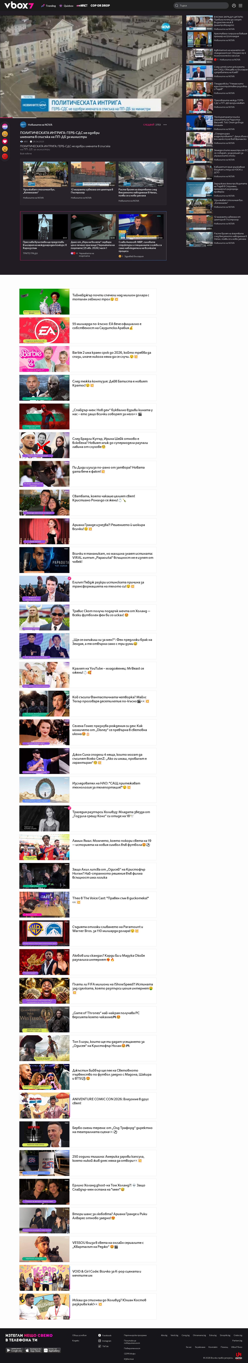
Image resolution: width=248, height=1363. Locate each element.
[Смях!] (4, 134)
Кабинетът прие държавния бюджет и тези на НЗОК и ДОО (229, 169)
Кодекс (75, 1340)
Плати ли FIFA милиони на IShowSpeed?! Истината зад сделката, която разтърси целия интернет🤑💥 (112, 988)
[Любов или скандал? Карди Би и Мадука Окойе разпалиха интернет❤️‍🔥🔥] (44, 962)
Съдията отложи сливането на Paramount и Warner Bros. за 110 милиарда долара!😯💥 (107, 929)
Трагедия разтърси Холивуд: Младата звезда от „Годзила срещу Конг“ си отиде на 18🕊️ (111, 814)
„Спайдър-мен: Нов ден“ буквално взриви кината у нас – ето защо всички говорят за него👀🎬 (112, 412)
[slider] (23, 110)
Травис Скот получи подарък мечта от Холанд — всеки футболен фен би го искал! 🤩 (111, 613)
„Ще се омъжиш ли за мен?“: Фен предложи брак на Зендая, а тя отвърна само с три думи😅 (112, 642)
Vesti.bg (174, 1335)
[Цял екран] (177, 114)
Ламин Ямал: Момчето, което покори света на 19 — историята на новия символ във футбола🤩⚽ (111, 843)
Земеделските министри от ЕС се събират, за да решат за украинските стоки (231, 153)
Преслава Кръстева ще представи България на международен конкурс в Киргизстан (45, 245)
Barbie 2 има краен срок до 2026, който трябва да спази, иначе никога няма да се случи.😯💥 (111, 354)
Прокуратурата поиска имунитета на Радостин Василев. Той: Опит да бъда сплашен (228, 120)
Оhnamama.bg (199, 1335)
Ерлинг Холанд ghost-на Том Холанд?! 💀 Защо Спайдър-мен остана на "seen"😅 (108, 1187)
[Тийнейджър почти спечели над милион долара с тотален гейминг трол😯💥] (44, 302)
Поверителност (132, 1348)
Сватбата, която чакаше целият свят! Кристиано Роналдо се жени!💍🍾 (103, 498)
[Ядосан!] (4, 156)
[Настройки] (176, 20)
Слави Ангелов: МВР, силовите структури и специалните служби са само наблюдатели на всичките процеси (140, 246)
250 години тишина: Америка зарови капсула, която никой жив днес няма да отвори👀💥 (108, 1158)
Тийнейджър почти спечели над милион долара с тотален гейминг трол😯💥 (110, 297)
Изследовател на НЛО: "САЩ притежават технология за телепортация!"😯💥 (106, 785)
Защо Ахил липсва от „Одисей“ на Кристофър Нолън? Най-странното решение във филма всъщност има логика (108, 873)
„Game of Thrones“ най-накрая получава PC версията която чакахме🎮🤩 (106, 1015)
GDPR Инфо (129, 1353)
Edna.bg (213, 1335)
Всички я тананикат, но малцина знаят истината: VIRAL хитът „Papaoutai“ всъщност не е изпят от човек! (112, 557)
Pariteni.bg (237, 1340)
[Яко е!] (4, 126)
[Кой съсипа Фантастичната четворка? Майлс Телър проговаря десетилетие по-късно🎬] (44, 704)
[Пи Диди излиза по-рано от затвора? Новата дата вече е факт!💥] (44, 474)
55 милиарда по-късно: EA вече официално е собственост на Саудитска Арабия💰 (106, 326)
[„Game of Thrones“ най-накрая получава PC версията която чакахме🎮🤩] (44, 1019)
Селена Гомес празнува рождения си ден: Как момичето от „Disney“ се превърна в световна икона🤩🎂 (109, 730)
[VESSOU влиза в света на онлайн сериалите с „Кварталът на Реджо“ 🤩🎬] (44, 1249)
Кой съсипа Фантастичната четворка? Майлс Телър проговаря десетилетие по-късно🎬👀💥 (110, 699)
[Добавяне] (176, 27)
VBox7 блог (236, 1347)
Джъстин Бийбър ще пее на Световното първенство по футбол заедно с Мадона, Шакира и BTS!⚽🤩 (111, 1074)
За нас (189, 1347)
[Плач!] (4, 149)
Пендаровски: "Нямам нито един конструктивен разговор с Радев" (230, 86)
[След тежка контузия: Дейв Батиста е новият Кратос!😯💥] (44, 388)
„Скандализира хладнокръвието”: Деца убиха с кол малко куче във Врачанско (231, 136)
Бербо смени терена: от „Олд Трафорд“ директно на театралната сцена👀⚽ (112, 1130)
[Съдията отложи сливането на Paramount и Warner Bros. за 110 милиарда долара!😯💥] (44, 933)
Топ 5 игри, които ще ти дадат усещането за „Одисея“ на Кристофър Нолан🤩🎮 (108, 1044)
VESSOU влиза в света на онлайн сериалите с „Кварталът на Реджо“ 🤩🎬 (108, 1245)
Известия (129, 1359)
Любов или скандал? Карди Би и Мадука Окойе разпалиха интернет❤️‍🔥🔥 (108, 957)
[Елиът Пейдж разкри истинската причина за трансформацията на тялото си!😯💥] (44, 589)
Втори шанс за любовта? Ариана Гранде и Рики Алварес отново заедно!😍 (109, 1216)
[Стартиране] (4, 114)
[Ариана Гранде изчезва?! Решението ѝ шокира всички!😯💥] (44, 531)
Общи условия (79, 1335)
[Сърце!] (4, 141)
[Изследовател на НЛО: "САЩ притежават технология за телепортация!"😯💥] (44, 790)
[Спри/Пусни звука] (10, 114)
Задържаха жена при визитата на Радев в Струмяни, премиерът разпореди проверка (230, 187)
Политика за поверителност (132, 1341)
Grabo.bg (238, 1335)
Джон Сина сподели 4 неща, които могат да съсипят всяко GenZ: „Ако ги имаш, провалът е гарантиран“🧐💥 (109, 758)
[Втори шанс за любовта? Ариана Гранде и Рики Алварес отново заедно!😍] (44, 1220)
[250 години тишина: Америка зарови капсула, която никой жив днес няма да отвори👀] (44, 1163)
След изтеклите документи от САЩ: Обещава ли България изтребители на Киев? (231, 69)
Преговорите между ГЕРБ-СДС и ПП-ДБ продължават (229, 101)
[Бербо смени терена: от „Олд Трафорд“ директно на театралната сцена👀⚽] (44, 1134)
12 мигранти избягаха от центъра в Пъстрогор (227, 218)
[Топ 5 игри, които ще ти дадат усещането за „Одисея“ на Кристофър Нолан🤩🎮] (44, 1048)
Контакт (213, 1347)
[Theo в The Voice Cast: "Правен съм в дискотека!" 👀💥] (44, 905)
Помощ (224, 1347)
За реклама (200, 1347)
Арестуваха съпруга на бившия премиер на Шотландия (230, 34)
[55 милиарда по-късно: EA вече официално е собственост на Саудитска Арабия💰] (44, 330)
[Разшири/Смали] (170, 114)
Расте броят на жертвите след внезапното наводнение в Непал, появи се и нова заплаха (138, 192)
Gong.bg (186, 1335)
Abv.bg (164, 1335)
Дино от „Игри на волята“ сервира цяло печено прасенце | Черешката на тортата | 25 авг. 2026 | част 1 (93, 245)
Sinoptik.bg (225, 1335)
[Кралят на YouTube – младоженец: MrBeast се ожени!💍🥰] (44, 675)
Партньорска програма (135, 1335)
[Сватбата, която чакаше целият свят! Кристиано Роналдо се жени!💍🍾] (44, 503)
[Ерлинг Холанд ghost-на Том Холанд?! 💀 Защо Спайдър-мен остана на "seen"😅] (44, 1192)
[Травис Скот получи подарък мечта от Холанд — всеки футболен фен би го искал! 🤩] (44, 617)
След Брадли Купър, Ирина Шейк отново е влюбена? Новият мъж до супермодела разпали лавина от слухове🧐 (110, 443)
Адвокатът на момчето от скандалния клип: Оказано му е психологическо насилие (230, 53)
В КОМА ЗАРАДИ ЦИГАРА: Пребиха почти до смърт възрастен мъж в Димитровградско (228, 20)
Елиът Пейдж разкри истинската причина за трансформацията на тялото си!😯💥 (108, 584)
